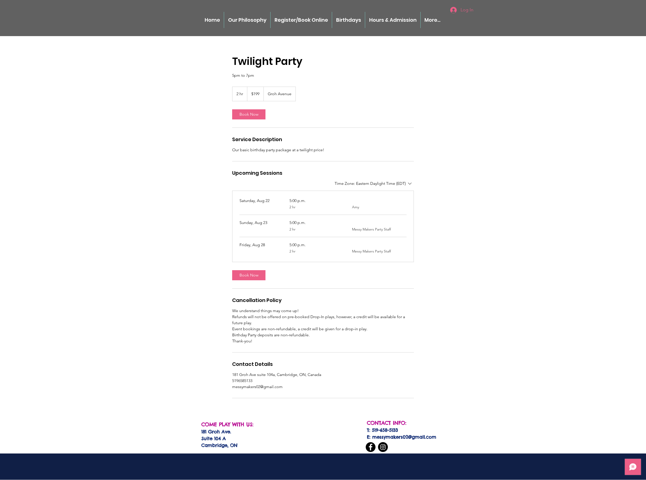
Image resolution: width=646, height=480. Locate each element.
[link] (248, 114)
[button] (348, 20)
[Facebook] (370, 447)
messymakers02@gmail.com (404, 437)
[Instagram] (383, 447)
